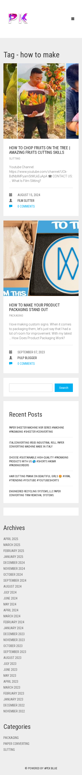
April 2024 (10, 610)
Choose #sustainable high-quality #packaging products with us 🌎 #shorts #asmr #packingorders (38, 461)
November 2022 (14, 711)
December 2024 (14, 563)
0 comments (26, 206)
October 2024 (13, 574)
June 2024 (10, 598)
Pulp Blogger (27, 358)
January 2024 (13, 628)
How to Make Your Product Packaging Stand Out (34, 307)
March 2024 (11, 616)
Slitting (14, 158)
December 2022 (14, 705)
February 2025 (13, 551)
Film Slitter (26, 200)
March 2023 (11, 687)
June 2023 (10, 669)
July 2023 (9, 664)
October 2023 (13, 646)
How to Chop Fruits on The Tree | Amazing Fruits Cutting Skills (39, 150)
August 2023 (12, 658)
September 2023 (14, 652)
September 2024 (14, 580)
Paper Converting (16, 744)
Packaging (16, 315)
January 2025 (13, 557)
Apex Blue (50, 768)
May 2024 (9, 604)
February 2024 (13, 622)
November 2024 (14, 568)
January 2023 (13, 699)
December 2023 (14, 634)
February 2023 (13, 693)
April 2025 (10, 539)
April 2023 (10, 681)
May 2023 (9, 675)
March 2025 (11, 545)
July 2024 (9, 592)
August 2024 (12, 586)
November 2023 (14, 640)
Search (63, 387)
